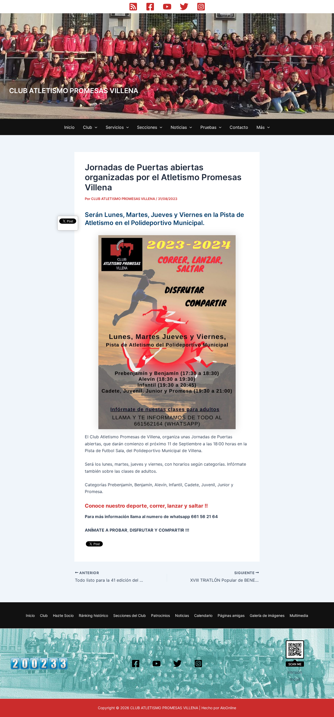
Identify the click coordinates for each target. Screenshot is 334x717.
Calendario (203, 615)
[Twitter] (184, 6)
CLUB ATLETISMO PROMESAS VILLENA (73, 91)
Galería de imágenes (267, 615)
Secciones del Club (129, 615)
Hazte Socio (63, 615)
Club (87, 127)
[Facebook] (150, 6)
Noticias (179, 127)
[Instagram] (201, 6)
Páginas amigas (231, 615)
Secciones (147, 127)
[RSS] (133, 6)
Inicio (69, 127)
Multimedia (299, 615)
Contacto (239, 127)
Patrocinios (160, 615)
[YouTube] (167, 6)
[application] (94, 127)
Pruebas (208, 127)
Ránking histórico (93, 615)
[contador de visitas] (39, 663)
